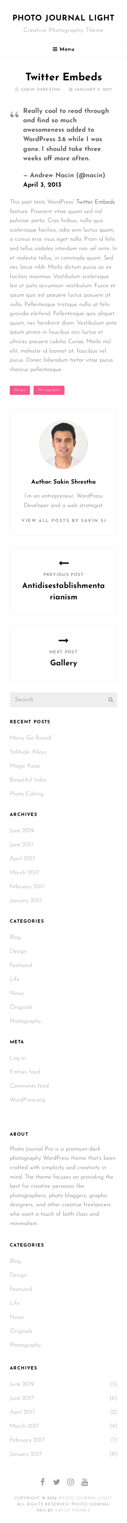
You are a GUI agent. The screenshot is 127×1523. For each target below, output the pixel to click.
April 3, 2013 (42, 185)
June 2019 (22, 831)
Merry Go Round (30, 738)
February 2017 (27, 887)
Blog (15, 938)
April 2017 (22, 859)
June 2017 (22, 845)
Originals (21, 1007)
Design (19, 390)
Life (15, 979)
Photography (49, 390)
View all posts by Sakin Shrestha (63, 521)
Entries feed (25, 1072)
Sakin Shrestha (41, 90)
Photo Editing (27, 794)
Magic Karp (25, 766)
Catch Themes (72, 1511)
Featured (21, 966)
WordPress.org (27, 1100)
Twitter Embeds (95, 202)
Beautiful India (28, 780)
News (17, 993)
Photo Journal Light (63, 18)
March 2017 (24, 873)
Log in (18, 1058)
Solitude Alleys (28, 752)
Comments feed (29, 1086)
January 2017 (26, 901)
